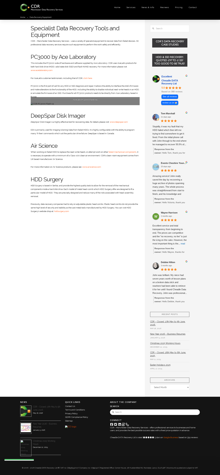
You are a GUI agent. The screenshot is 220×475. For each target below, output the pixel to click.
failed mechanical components (122, 152)
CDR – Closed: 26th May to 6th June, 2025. (168, 354)
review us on (168, 103)
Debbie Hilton (168, 262)
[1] (79, 103)
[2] (82, 103)
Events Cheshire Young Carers (174, 163)
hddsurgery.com (61, 211)
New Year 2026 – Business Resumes (167, 334)
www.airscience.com (91, 167)
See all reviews (170, 96)
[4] (88, 103)
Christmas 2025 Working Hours (165, 343)
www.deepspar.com (119, 122)
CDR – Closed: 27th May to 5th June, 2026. (167, 323)
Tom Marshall (168, 113)
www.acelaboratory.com (42, 70)
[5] (91, 103)
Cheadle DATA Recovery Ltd (169, 82)
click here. (87, 78)
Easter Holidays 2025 (160, 365)
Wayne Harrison (169, 212)
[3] (85, 103)
